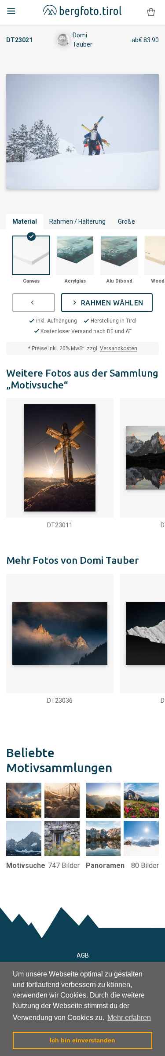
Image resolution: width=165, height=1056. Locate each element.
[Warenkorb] (151, 12)
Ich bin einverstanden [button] (82, 1040)
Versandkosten (118, 348)
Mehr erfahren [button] (129, 1017)
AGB (83, 955)
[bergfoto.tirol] (82, 12)
